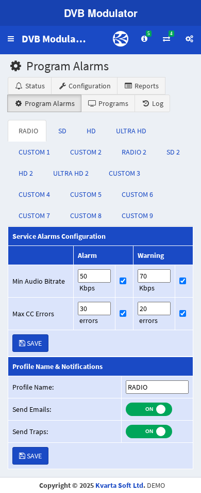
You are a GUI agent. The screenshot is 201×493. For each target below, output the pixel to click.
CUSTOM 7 (34, 215)
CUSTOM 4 (34, 194)
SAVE (33, 343)
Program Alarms (49, 103)
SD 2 (173, 152)
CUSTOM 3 (124, 173)
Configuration (89, 85)
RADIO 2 (134, 152)
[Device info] (189, 39)
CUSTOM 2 (86, 152)
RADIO (28, 130)
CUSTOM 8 (86, 215)
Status (34, 85)
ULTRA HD (131, 130)
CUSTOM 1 (34, 152)
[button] (11, 39)
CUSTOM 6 (137, 194)
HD (91, 130)
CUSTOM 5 (86, 194)
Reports (146, 85)
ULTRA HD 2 (71, 173)
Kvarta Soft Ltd (119, 485)
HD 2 (26, 173)
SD (62, 130)
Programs (112, 103)
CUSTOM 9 (137, 215)
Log (156, 103)
